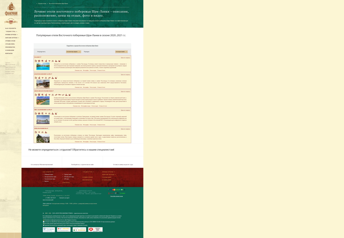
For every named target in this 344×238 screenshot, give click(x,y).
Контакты (66, 182)
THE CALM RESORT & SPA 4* (43, 109)
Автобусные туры (69, 176)
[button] (73, 51)
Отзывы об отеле (101, 70)
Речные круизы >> (108, 172)
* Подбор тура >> (88, 172)
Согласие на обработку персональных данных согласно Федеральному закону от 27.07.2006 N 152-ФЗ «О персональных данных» (79, 222)
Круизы (47, 181)
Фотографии (86, 70)
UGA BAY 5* (37, 57)
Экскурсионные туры (50, 176)
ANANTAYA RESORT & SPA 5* (43, 74)
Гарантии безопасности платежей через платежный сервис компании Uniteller (66, 225)
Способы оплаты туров (116, 196)
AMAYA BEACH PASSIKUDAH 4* (44, 91)
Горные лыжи (68, 174)
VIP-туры (66, 179)
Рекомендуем (87, 180)
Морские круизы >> (109, 174)
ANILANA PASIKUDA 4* (41, 128)
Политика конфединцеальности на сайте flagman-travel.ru (60, 220)
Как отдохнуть (48, 172)
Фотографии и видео (85, 106)
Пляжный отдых (49, 174)
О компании (106, 180)
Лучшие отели (42, 3)
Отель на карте (93, 70)
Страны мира (106, 177)
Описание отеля (78, 70)
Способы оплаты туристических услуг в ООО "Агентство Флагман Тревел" (64, 223)
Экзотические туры (50, 179)
